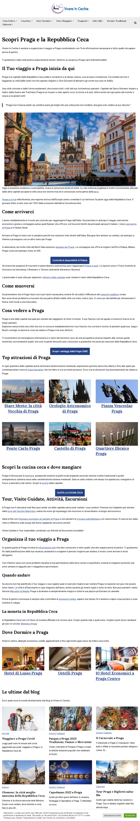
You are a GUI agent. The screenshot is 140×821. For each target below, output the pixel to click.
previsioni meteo (67, 599)
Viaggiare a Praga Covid (18, 738)
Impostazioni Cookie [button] (112, 815)
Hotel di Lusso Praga (23, 673)
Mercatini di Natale (19, 591)
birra (96, 191)
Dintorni (5, 787)
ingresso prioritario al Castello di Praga (39, 519)
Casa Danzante (35, 369)
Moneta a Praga (29, 623)
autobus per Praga (65, 247)
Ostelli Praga (70, 673)
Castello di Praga (70, 448)
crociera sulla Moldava (88, 519)
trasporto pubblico (109, 294)
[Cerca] (135, 23)
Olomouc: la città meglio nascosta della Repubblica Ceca (23, 794)
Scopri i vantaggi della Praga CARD (70, 351)
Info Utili (5, 733)
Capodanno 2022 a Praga (65, 792)
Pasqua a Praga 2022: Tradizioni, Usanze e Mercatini (70, 740)
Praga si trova (9, 199)
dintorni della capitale (54, 277)
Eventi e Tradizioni (116, 21)
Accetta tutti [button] (130, 815)
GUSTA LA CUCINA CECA (70, 492)
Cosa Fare (100, 787)
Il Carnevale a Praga (110, 738)
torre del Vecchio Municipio (21, 511)
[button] (16, 21)
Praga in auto (91, 265)
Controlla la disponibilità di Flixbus (69, 260)
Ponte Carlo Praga (23, 448)
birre (31, 475)
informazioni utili (47, 547)
